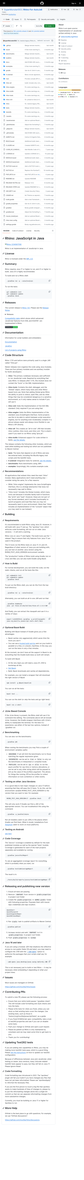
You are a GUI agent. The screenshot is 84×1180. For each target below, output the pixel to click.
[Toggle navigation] (4, 3)
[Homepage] (42, 3)
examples (9, 66)
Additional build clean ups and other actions (39, 141)
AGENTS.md (10, 137)
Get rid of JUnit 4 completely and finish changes (41, 70)
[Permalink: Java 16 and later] (3, 942)
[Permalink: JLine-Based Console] (3, 711)
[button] (49, 280)
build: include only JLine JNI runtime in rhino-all (40, 83)
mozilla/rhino (12, 14)
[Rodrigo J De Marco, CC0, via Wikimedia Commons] (13, 244)
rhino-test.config (11, 220)
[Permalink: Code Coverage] (3, 838)
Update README (30, 178)
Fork (66, 9)
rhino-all (8, 83)
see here (8, 834)
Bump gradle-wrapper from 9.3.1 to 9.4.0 (39, 208)
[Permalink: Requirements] (3, 520)
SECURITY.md (11, 191)
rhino (7, 104)
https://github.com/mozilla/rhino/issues (20, 987)
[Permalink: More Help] (3, 1108)
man (7, 79)
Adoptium (9, 825)
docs (7, 62)
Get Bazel (12, 668)
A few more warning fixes (33, 49)
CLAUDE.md (10, 145)
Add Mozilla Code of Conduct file (36, 149)
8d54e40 (40, 40)
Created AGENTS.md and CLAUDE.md (38, 145)
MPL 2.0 (29, 259)
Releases (10, 314)
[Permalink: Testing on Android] (3, 829)
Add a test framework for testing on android (39, 199)
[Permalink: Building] (3, 514)
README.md (10, 178)
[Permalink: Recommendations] (3, 471)
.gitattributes (10, 124)
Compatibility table (12, 318)
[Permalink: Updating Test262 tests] (3, 1042)
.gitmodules (10, 133)
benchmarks (10, 54)
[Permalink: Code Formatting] (3, 1071)
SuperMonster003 (13, 9)
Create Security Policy (32, 191)
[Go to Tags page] (21, 26)
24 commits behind (37, 31)
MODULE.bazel (11, 158)
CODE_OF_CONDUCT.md (14, 149)
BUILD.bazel (10, 141)
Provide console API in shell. (34, 79)
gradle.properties (12, 203)
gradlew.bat (10, 212)
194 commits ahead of (20, 31)
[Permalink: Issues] (3, 977)
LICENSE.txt (10, 154)
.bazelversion (10, 120)
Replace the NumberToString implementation (40, 170)
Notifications (54, 9)
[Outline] (52, 230)
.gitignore (9, 129)
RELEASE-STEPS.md (13, 187)
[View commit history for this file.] (52, 40)
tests (7, 108)
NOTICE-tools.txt (12, 166)
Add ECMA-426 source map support (37, 62)
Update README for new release (36, 187)
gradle (8, 70)
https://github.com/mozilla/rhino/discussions (22, 1120)
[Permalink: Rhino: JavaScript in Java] (3, 238)
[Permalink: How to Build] (3, 563)
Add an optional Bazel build (34, 120)
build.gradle (10, 199)
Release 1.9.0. (29, 183)
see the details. (19, 440)
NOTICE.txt (10, 170)
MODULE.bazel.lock (12, 162)
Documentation (11, 342)
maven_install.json (12, 216)
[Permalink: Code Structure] (3, 355)
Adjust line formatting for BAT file (36, 124)
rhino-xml (9, 99)
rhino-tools (9, 95)
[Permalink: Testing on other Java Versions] (3, 781)
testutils (8, 112)
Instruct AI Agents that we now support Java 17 (41, 137)
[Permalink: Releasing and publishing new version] (3, 886)
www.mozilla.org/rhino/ (69, 37)
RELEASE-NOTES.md (13, 183)
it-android (9, 74)
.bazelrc (8, 116)
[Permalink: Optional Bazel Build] (3, 627)
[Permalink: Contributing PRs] (3, 991)
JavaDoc (8, 346)
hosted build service (27, 643)
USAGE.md (9, 195)
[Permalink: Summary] (3, 263)
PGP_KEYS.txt (10, 174)
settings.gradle (11, 224)
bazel (8, 49)
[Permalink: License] (3, 253)
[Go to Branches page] (17, 26)
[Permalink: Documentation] (3, 332)
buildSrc (9, 58)
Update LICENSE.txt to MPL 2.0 (35, 154)
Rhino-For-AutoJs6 (32, 9)
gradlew (8, 208)
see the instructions (18, 1052)
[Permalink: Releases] (3, 302)
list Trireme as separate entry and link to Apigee (41, 195)
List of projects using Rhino (15, 350)
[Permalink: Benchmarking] (3, 732)
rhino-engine (10, 87)
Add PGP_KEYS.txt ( (31, 174)
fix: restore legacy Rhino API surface (30, 41)
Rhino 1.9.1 (26, 308)
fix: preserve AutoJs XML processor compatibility (41, 99)
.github (8, 45)
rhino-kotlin (10, 91)
